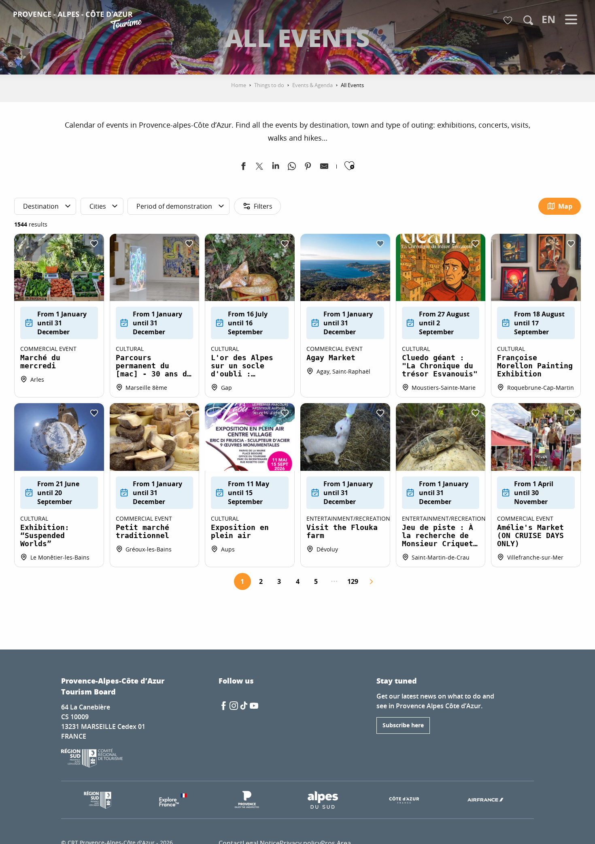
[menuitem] (78, 21)
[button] (528, 20)
